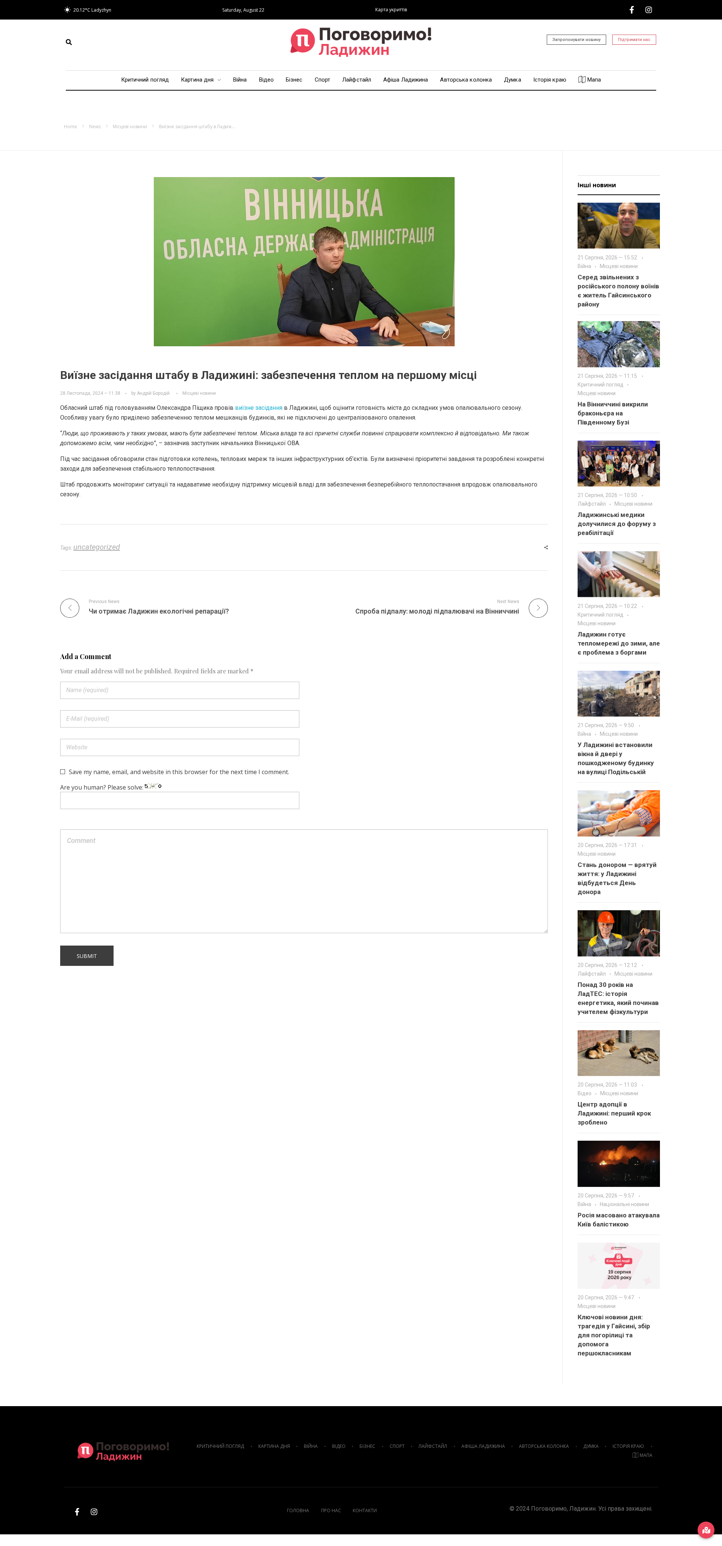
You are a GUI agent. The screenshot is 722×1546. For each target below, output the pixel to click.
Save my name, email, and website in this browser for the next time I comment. (179, 772)
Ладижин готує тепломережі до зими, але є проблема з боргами (619, 643)
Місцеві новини (130, 126)
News (95, 126)
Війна (584, 266)
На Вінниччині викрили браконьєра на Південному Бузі (613, 413)
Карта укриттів (391, 9)
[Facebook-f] (631, 9)
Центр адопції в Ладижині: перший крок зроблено (614, 1113)
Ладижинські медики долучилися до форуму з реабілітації (617, 524)
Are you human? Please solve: (102, 787)
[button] (69, 42)
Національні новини (624, 1204)
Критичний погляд (600, 385)
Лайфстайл (592, 504)
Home (70, 126)
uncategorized (96, 547)
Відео (585, 1093)
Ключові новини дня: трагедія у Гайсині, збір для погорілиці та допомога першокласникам (614, 1335)
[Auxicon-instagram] (648, 9)
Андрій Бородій (153, 393)
